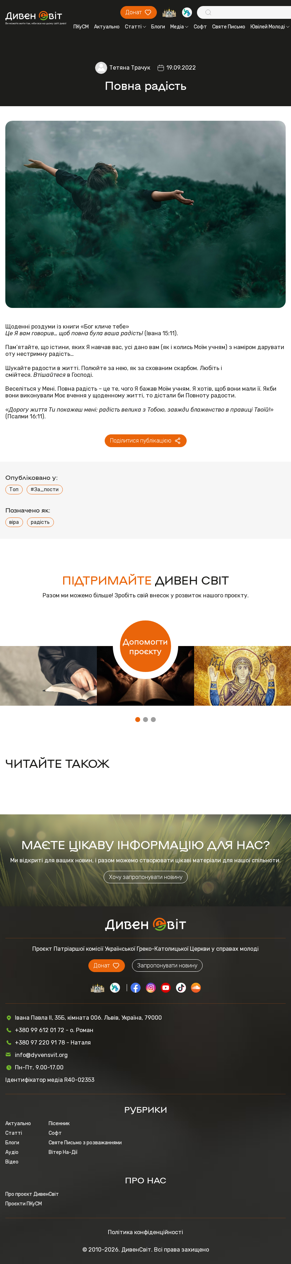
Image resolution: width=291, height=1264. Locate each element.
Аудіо (11, 1152)
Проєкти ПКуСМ (23, 1204)
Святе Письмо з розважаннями (85, 1143)
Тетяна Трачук (129, 67)
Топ (13, 490)
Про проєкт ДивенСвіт (32, 1194)
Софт (200, 27)
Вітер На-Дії (63, 1152)
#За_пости (45, 490)
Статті (133, 27)
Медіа (177, 27)
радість (40, 522)
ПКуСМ (81, 27)
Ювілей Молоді (268, 27)
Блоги (158, 27)
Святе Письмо (228, 27)
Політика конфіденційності (145, 1232)
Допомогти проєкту (145, 646)
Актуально (107, 27)
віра (14, 522)
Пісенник (59, 1124)
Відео (11, 1162)
